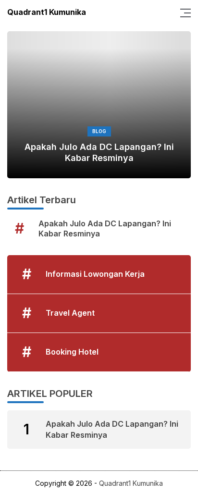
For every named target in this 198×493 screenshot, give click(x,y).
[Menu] (182, 12)
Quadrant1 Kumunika (46, 12)
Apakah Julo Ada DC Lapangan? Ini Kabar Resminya (99, 152)
